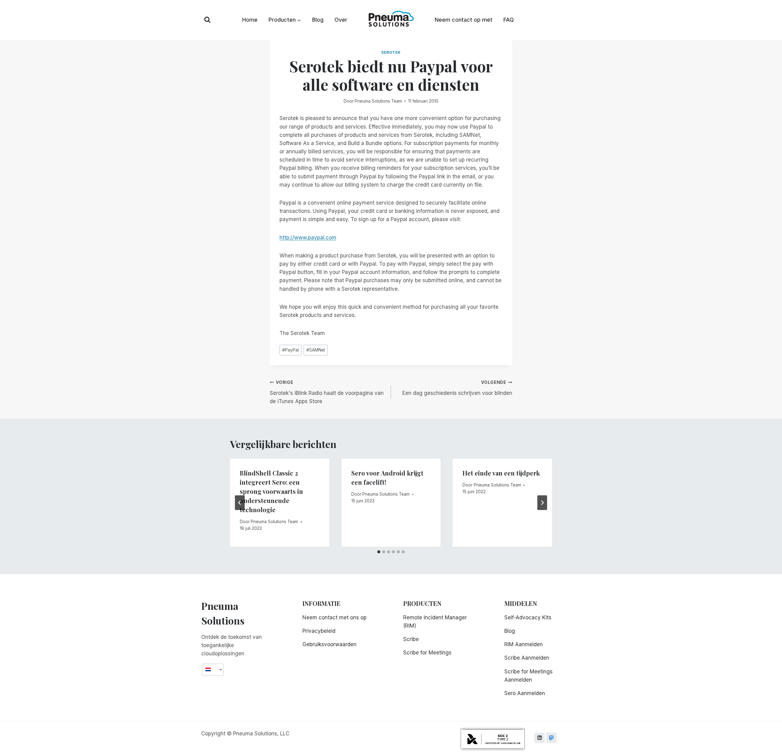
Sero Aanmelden (524, 693)
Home (250, 19)
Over (340, 19)
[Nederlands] (210, 669)
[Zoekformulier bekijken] (207, 20)
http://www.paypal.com (308, 238)
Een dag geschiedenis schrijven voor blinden (457, 388)
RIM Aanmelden (523, 644)
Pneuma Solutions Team (378, 101)
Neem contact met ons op (334, 617)
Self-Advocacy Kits (527, 617)
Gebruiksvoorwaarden (329, 644)
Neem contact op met (463, 19)
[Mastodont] (551, 738)
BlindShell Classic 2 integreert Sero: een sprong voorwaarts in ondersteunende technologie (271, 491)
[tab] (378, 551)
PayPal (290, 350)
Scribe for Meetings (427, 653)
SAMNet (315, 350)
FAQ (508, 19)
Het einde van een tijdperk (501, 473)
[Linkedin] (539, 738)
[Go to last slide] (240, 502)
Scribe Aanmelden (526, 658)
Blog (317, 19)
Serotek (391, 52)
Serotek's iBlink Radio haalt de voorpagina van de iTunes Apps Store (327, 392)
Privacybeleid (318, 631)
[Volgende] (542, 502)
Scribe (411, 639)
